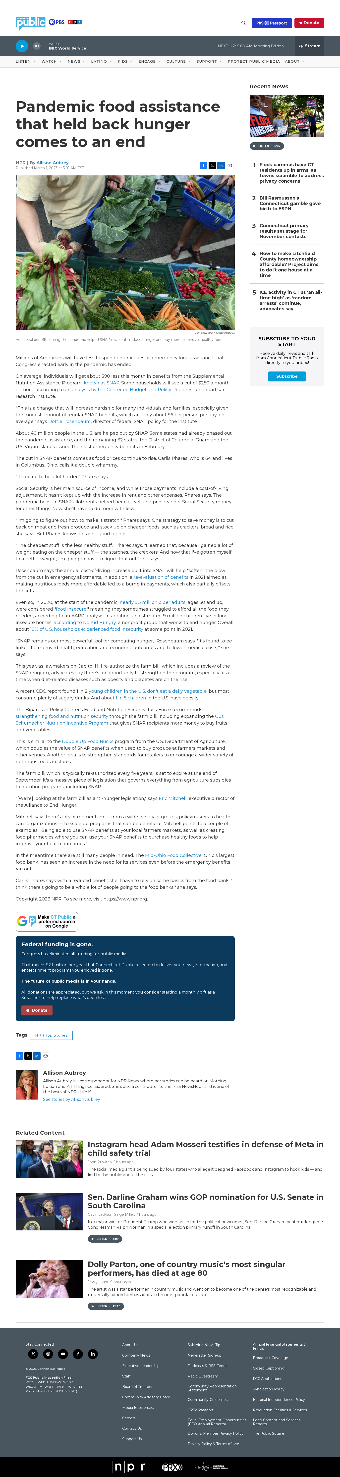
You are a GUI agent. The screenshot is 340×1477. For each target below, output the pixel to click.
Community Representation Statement (212, 1388)
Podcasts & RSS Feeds (207, 1366)
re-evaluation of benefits (160, 577)
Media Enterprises (138, 1408)
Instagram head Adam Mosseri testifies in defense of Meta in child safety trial (206, 1149)
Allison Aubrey (53, 162)
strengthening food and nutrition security (62, 716)
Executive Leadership (141, 1366)
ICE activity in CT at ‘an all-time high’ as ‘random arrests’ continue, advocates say (291, 301)
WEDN (43, 1382)
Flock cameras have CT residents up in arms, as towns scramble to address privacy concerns (292, 173)
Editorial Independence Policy (279, 1400)
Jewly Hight (98, 1282)
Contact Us (132, 1429)
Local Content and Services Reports (276, 1422)
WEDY (68, 1382)
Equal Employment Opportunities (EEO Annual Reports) (217, 1422)
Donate (311, 23)
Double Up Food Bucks (87, 741)
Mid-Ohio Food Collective (173, 855)
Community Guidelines (207, 1400)
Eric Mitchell (172, 798)
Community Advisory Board (146, 1397)
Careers (128, 1418)
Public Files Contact (40, 1391)
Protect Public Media (254, 61)
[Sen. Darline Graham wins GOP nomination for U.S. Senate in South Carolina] (49, 1211)
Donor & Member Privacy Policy (215, 1434)
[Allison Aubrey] (27, 1085)
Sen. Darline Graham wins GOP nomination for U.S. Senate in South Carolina (206, 1202)
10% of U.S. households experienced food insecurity (86, 629)
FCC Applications (267, 1379)
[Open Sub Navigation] (35, 62)
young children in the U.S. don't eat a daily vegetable (147, 691)
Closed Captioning (268, 1369)
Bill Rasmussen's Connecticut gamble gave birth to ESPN (290, 204)
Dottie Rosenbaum (69, 421)
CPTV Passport (201, 1410)
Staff (126, 1376)
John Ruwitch (100, 1162)
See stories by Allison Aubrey (71, 1099)
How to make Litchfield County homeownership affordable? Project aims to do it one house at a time (289, 264)
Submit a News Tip (204, 1345)
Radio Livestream (203, 1376)
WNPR (50, 1386)
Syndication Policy (268, 1389)
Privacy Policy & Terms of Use (213, 1444)
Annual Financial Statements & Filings (279, 1347)
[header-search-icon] (243, 23)
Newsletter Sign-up (205, 1356)
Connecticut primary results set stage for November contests (284, 231)
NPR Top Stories (51, 1035)
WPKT (61, 1386)
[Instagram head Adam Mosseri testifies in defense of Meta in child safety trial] (49, 1159)
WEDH (31, 1382)
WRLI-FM (75, 1386)
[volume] (37, 46)
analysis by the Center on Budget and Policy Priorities (132, 389)
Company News (136, 1356)
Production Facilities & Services (280, 1410)
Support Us (132, 1439)
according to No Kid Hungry (85, 622)
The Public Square (268, 1434)
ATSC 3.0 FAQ (66, 1391)
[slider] (45, 46)
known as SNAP (101, 383)
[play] (22, 46)
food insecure (71, 609)
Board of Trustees (137, 1387)
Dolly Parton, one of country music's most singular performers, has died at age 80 (186, 1269)
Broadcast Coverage (270, 1358)
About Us (130, 1345)
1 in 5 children (130, 698)
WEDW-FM (34, 1386)
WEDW (55, 1382)
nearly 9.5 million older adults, (152, 602)
